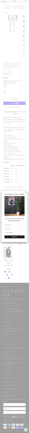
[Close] (26, 192)
